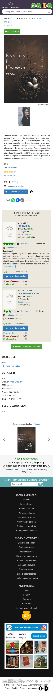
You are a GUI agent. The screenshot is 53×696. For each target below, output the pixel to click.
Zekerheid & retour (26, 517)
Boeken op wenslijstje (26, 526)
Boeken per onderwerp (26, 556)
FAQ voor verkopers (27, 513)
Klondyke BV (24, 226)
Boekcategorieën (26, 547)
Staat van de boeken (26, 522)
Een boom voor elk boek (26, 608)
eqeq (4, 411)
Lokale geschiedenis (26, 574)
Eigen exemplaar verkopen (27, 346)
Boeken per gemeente (27, 560)
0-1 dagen (22, 232)
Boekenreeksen (26, 552)
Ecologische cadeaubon (26, 530)
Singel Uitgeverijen (17, 382)
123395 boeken (24, 234)
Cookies (15, 688)
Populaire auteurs (26, 569)
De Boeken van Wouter (28, 294)
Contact (26, 595)
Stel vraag (25, 244)
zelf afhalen (16, 333)
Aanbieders (32, 688)
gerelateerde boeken (14, 248)
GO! (40, 484)
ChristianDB (23, 470)
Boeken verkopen (26, 508)
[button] (4, 440)
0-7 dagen (22, 299)
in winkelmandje (17, 276)
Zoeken (23, 688)
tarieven (21, 271)
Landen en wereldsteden (26, 578)
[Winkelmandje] (33, 5)
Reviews (26, 499)
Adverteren (27, 603)
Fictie (4, 363)
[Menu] (49, 5)
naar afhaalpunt (16, 281)
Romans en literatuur (11, 366)
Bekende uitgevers (26, 565)
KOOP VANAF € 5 (12, 32)
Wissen (37, 424)
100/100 (23, 229)
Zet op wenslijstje (17, 192)
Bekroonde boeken (26, 543)
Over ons (27, 599)
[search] (48, 11)
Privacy (8, 688)
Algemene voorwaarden (38, 685)
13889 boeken (24, 302)
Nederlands (12, 167)
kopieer (28, 200)
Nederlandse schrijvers (16, 186)
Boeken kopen (26, 504)
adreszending (16, 284)
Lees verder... (38, 159)
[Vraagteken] (38, 5)
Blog (26, 590)
